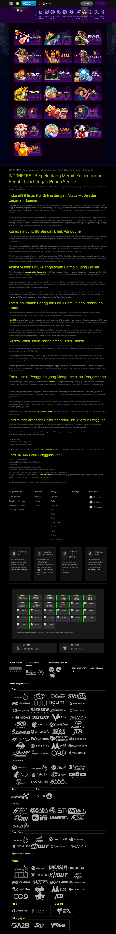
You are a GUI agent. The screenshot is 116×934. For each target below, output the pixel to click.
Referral (38, 505)
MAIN (28, 37)
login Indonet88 (51, 432)
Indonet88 (12, 320)
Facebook (98, 507)
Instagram (98, 502)
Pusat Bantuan (14, 497)
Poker (90, 16)
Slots (47, 16)
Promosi (38, 497)
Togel (65, 16)
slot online (52, 382)
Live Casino (52, 17)
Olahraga (72, 16)
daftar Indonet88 (46, 449)
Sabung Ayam (103, 17)
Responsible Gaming (17, 505)
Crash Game (78, 17)
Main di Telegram (28, 3)
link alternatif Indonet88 (44, 412)
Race (59, 16)
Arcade (84, 16)
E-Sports (96, 17)
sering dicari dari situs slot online (36, 272)
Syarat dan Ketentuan (17, 501)
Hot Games (40, 17)
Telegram (97, 497)
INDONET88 (13, 187)
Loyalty (37, 501)
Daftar (101, 4)
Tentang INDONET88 (16, 509)
